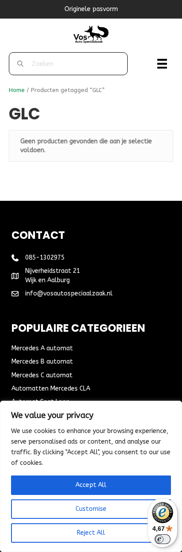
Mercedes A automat (42, 348)
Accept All (91, 485)
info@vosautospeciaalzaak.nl (69, 293)
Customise (91, 509)
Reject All (91, 533)
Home (17, 90)
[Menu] (162, 64)
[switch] (163, 539)
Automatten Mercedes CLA (50, 388)
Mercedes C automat (41, 375)
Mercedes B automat (42, 361)
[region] (91, 476)
